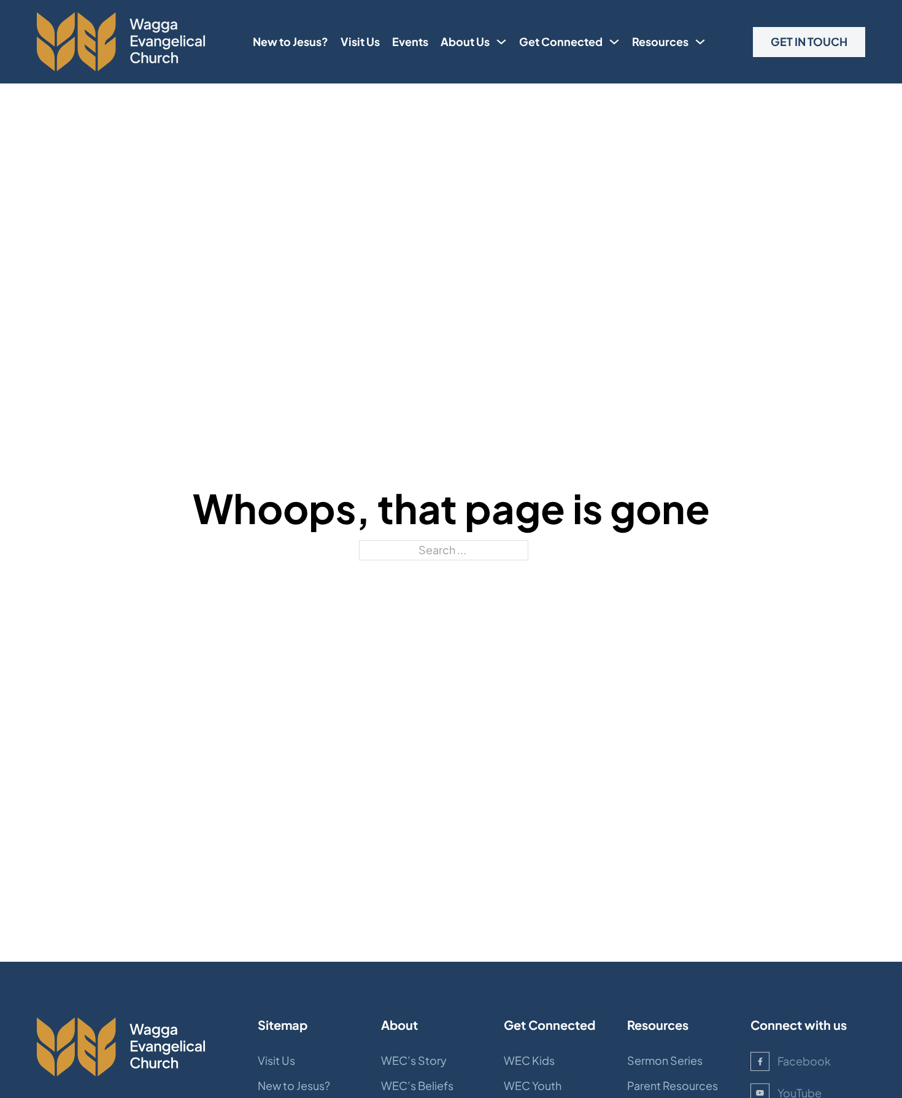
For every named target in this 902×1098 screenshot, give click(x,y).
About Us (465, 41)
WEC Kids (529, 1060)
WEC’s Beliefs (417, 1085)
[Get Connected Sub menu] (614, 41)
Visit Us (360, 41)
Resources (660, 41)
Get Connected (561, 41)
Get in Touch (809, 41)
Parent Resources (672, 1085)
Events (410, 41)
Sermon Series (665, 1060)
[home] (121, 41)
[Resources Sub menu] (700, 41)
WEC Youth (532, 1085)
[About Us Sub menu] (501, 41)
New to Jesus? (290, 41)
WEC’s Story (414, 1060)
